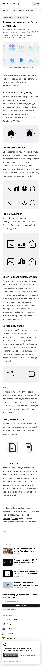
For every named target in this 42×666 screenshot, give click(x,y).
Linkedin (6, 518)
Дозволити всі (10, 655)
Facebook (25, 515)
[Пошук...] (34, 4)
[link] (11, 4)
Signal (15, 518)
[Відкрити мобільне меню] (38, 4)
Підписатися (21, 606)
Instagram (14, 515)
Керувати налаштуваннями (28, 655)
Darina (25, 17)
